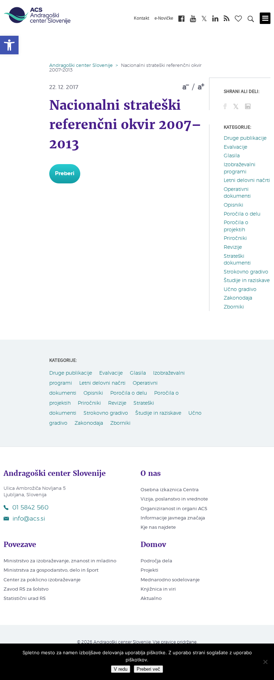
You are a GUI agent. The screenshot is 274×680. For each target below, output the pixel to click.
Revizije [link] (233, 247)
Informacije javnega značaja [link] (173, 518)
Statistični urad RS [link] (25, 598)
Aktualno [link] (151, 598)
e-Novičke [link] (163, 18)
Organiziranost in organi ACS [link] (174, 509)
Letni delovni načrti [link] (247, 180)
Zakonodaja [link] (238, 298)
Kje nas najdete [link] (158, 527)
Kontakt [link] (141, 18)
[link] (9, 45)
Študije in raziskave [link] (247, 280)
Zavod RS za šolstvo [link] (26, 589)
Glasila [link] (232, 155)
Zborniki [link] (234, 307)
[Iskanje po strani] (250, 20)
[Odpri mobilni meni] (265, 18)
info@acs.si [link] (28, 519)
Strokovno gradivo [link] (246, 272)
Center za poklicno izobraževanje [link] (42, 580)
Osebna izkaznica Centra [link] (170, 490)
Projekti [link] (149, 570)
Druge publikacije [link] (245, 138)
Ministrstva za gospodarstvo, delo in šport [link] (51, 570)
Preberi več (148, 669)
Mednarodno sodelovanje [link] (170, 580)
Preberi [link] (65, 173)
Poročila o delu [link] (242, 214)
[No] (265, 661)
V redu (120, 669)
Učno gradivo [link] (240, 289)
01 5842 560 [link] (30, 507)
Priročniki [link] (235, 238)
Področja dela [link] (156, 561)
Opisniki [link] (233, 205)
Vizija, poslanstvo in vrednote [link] (174, 499)
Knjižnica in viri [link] (158, 589)
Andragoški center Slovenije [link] (81, 65)
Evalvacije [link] (235, 147)
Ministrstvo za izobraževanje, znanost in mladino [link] (60, 561)
